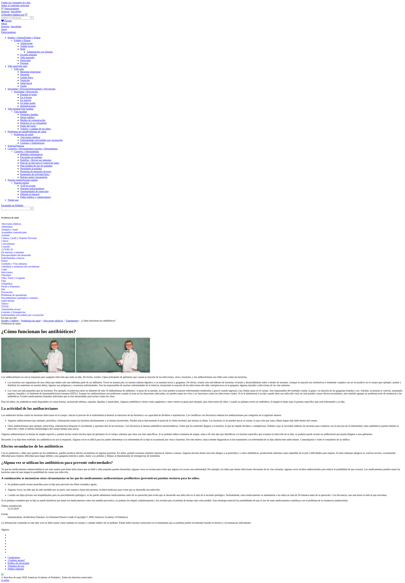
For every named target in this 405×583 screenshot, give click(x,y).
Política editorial (16, 568)
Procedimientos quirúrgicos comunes (19, 298)
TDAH (5, 306)
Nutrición (25, 80)
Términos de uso (16, 566)
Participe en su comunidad (33, 123)
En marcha (25, 100)
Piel (3, 289)
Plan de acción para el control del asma (39, 163)
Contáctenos (14, 557)
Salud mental (7, 300)
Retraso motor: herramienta (33, 177)
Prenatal (24, 63)
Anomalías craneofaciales (14, 232)
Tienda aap (13, 200)
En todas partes (27, 103)
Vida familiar (20, 111)
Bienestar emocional (30, 71)
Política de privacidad (18, 563)
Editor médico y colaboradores (35, 197)
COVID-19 (7, 249)
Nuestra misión (21, 183)
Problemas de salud (23, 134)
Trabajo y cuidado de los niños (35, 128)
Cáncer (4, 241)
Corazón (5, 246)
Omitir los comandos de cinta (15, 2)
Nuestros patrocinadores (32, 188)
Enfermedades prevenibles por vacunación (41, 140)
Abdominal (6, 226)
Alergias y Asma (9, 229)
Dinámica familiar (29, 114)
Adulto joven (26, 46)
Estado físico (26, 77)
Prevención (6, 292)
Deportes (24, 74)
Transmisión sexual (10, 309)
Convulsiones (8, 243)
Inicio (4, 29)
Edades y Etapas (22, 40)
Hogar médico (27, 117)
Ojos (3, 280)
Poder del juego (28, 126)
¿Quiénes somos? (16, 560)
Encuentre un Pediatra (12, 205)
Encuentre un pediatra (31, 157)
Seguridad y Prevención (26, 91)
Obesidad (6, 275)
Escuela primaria (28, 54)
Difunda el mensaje (30, 194)
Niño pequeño (27, 57)
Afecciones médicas (30, 137)
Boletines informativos (31, 154)
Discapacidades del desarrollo (16, 255)
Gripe (4, 269)
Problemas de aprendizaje (14, 295)
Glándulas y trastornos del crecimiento (20, 266)
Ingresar (5, 11)
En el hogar (26, 97)
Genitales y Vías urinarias (14, 263)
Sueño (23, 86)
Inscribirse (16, 11)
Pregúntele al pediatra (31, 168)
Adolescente (26, 43)
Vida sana (19, 69)
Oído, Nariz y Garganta (13, 278)
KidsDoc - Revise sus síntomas (35, 160)
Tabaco (5, 303)
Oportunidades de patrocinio (34, 191)
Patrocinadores (11, 8)
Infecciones (7, 272)
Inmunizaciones (28, 106)
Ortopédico (6, 283)
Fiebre (4, 261)
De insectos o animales (12, 252)
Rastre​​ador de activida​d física (35, 174)
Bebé (22, 49)
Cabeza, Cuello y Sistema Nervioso (19, 238)
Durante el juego (28, 94)
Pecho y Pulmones (10, 286)
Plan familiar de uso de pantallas (36, 165)
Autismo (5, 235)
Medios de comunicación (32, 120)
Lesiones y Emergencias (32, 143)
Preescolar (25, 60)
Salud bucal (26, 83)
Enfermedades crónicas (12, 258)
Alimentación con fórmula (40, 51)
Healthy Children (10, 320)
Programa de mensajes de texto (35, 171)
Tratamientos (72, 320)
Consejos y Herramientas (26, 151)
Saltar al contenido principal (15, 5)
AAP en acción (27, 185)
